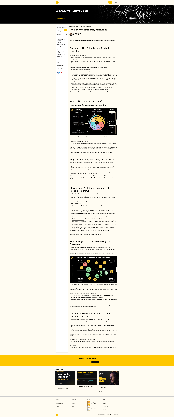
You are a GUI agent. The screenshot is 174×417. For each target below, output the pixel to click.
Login (116, 2)
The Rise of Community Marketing (62, 388)
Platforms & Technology (61, 54)
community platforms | (104, 385)
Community (59, 42)
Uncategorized (59, 56)
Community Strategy (60, 47)
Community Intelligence (61, 46)
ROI (91, 26)
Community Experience (61, 44)
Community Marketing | (61, 385)
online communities (86, 26)
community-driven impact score (75, 26)
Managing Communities (61, 49)
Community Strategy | (104, 387)
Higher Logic (111, 387)
